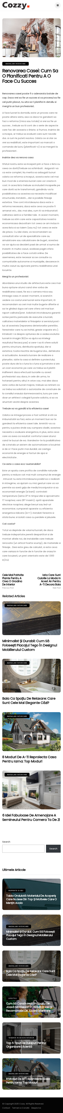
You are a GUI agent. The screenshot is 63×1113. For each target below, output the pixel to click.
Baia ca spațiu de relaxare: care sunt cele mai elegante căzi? (28, 700)
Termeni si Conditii (20, 1108)
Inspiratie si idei (15, 890)
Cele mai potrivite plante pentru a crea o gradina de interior (13, 581)
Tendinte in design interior (21, 1038)
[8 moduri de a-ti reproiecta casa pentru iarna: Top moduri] (31, 731)
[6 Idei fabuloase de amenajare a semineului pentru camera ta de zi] (31, 790)
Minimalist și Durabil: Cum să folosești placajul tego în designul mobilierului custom (29, 645)
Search (6, 841)
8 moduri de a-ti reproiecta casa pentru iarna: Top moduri (29, 759)
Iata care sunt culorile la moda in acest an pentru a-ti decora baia (49, 581)
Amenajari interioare (15, 64)
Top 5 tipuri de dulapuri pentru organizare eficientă (25, 1044)
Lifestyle (12, 998)
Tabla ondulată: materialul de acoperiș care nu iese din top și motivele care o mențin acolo (31, 899)
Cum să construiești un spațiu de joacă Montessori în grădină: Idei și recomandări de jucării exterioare (29, 1007)
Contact (6, 1108)
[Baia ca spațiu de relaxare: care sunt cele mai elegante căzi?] (31, 675)
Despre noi (36, 1108)
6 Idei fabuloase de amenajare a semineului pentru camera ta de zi (31, 817)
